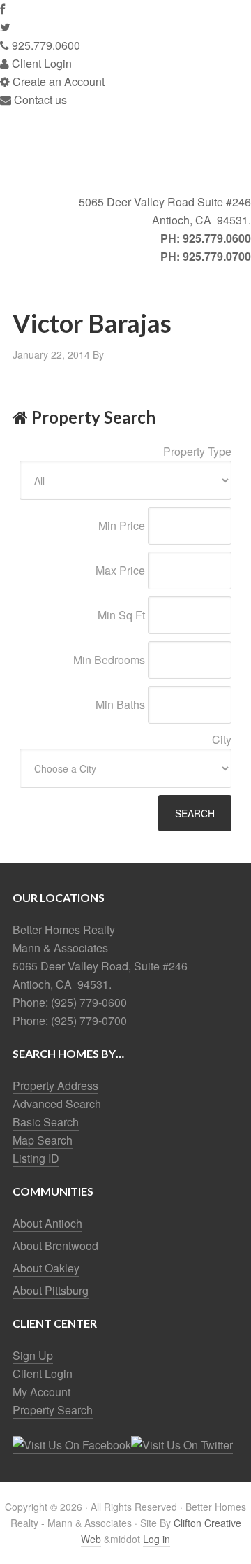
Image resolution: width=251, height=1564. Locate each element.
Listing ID (36, 1158)
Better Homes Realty (125, 151)
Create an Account (57, 81)
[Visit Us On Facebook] (72, 1445)
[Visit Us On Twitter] (182, 1445)
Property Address (55, 1085)
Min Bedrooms (109, 660)
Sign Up (33, 1355)
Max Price (120, 570)
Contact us (39, 100)
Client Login (40, 63)
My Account (41, 1392)
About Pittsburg (51, 1290)
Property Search (53, 1410)
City (221, 739)
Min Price (121, 525)
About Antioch (47, 1223)
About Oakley (46, 1268)
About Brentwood (55, 1245)
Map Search (43, 1140)
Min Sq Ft (121, 615)
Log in (156, 1539)
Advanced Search (57, 1104)
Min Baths (120, 704)
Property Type (197, 451)
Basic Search (46, 1122)
